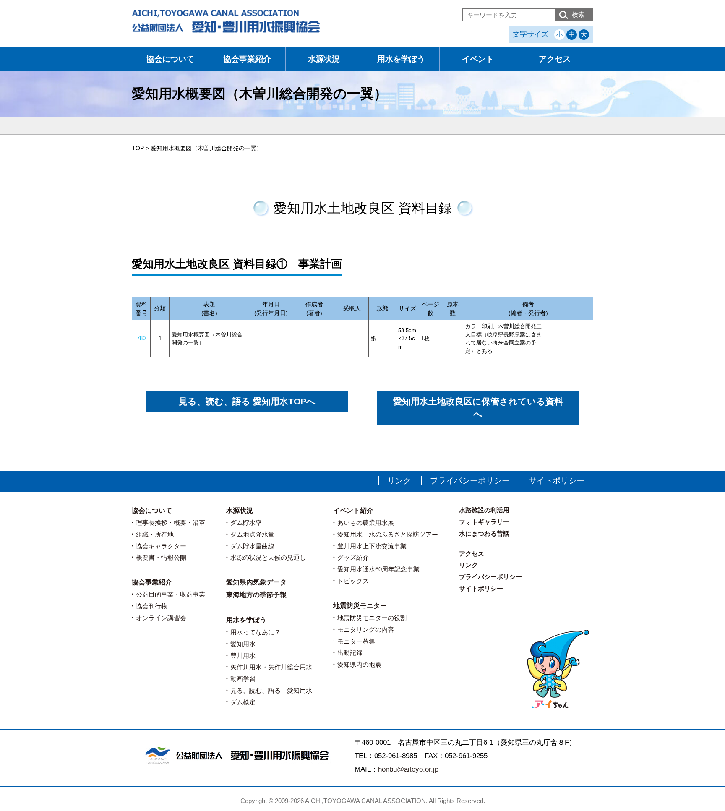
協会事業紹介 (247, 59)
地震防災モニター (360, 605)
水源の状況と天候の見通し (268, 557)
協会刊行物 (151, 606)
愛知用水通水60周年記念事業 (378, 569)
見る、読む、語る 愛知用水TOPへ (247, 401)
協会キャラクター (161, 546)
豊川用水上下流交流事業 (372, 546)
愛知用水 (243, 643)
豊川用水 (243, 655)
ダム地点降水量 (252, 534)
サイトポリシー (556, 480)
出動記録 (349, 652)
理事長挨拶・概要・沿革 (170, 522)
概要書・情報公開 (161, 557)
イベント (478, 59)
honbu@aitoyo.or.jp (408, 769)
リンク (399, 480)
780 (141, 338)
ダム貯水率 (246, 522)
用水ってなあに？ (255, 632)
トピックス (353, 580)
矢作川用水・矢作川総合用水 (271, 666)
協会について (170, 59)
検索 (578, 14)
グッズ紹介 (353, 557)
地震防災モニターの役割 (372, 617)
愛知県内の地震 (359, 664)
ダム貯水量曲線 (252, 546)
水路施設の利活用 (484, 510)
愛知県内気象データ (256, 582)
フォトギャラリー (484, 521)
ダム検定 (243, 702)
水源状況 (324, 59)
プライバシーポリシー (470, 480)
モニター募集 (356, 641)
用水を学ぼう (401, 59)
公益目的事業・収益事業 (170, 594)
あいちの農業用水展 (365, 522)
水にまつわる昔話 (484, 533)
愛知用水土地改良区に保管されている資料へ (478, 407)
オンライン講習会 (161, 617)
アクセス (555, 59)
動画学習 (243, 678)
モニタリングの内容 (365, 629)
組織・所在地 (155, 534)
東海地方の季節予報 (256, 594)
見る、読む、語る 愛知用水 (271, 690)
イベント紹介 (353, 510)
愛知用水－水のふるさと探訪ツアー (387, 534)
